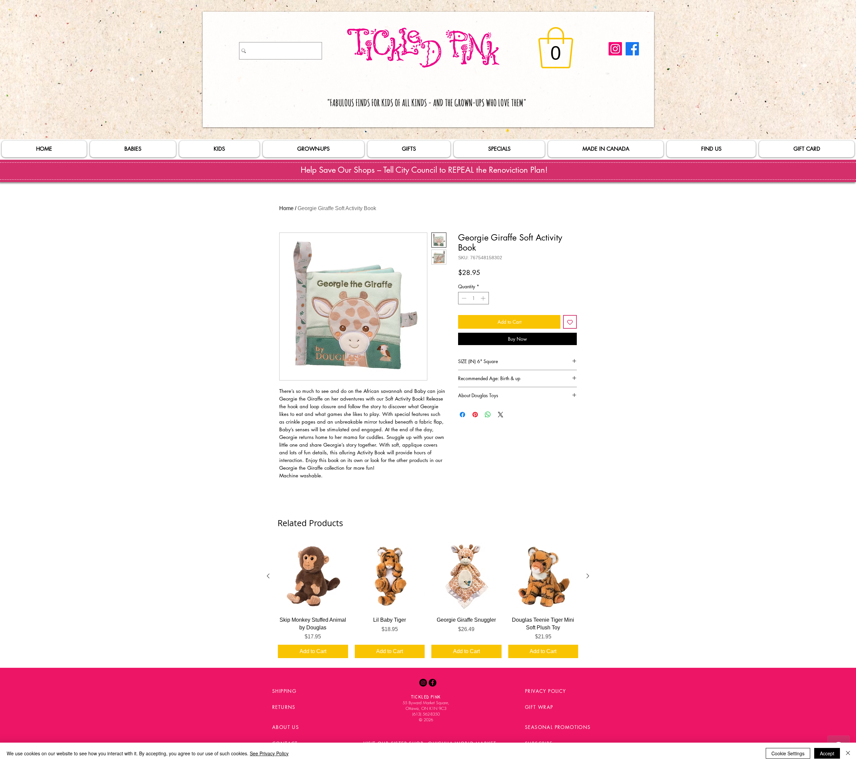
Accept (827, 753)
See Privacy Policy (269, 753)
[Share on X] (501, 415)
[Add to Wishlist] (570, 322)
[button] (555, 47)
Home (286, 208)
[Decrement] (463, 298)
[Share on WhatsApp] (488, 415)
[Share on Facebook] (462, 415)
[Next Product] (588, 576)
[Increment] (483, 298)
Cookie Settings (788, 753)
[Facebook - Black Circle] (432, 682)
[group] (428, 599)
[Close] (848, 753)
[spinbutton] (473, 298)
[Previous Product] (268, 576)
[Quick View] (313, 576)
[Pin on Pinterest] (475, 415)
